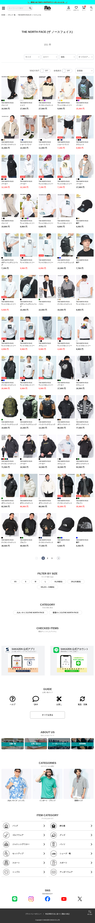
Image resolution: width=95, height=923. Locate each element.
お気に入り (76, 10)
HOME (3, 15)
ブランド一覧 (11, 15)
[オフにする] (45, 70)
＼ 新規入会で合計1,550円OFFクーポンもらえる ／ (48, 2)
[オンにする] (67, 70)
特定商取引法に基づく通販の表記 (57, 914)
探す (91, 10)
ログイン (69, 10)
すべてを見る (47, 715)
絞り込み (90, 914)
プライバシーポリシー (33, 914)
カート (84, 10)
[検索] (30, 8)
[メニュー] (3, 8)
